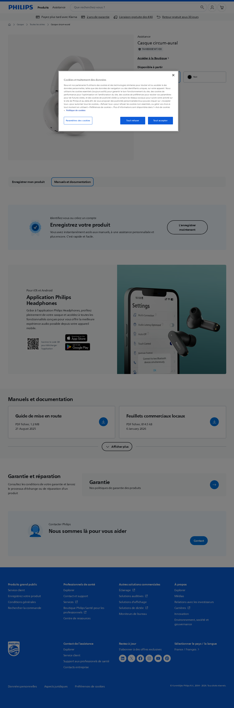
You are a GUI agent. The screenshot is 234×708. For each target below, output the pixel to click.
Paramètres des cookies (78, 120)
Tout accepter (160, 120)
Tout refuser (132, 120)
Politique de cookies (75, 110)
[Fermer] (173, 75)
